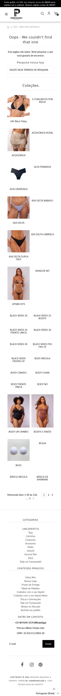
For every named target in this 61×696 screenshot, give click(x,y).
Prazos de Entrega (31, 584)
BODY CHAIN (42, 372)
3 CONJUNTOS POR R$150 (42, 100)
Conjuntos (30, 540)
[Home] (9, 27)
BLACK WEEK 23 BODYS (42, 317)
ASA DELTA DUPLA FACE (18, 258)
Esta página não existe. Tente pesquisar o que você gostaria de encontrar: (30, 53)
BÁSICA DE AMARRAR (42, 478)
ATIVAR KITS (18, 304)
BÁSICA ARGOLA (18, 476)
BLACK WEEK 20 (18, 315)
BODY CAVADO (19, 372)
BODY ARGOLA (42, 358)
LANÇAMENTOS (30, 528)
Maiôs (30, 547)
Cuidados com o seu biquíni (30, 592)
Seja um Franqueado (30, 602)
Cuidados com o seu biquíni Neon (30, 595)
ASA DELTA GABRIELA (42, 234)
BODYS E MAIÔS (42, 431)
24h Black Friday (18, 121)
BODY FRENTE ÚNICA (18, 385)
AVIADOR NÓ (42, 270)
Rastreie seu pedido (30, 610)
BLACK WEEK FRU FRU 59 (42, 345)
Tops (30, 532)
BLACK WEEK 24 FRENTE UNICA (18, 331)
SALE (30, 558)
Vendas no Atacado (30, 606)
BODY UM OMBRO (18, 431)
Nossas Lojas (30, 581)
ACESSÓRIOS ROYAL (42, 132)
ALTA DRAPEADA (18, 189)
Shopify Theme (17, 681)
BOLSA (42, 443)
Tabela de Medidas (30, 588)
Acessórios (30, 543)
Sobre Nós (30, 577)
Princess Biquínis (39, 677)
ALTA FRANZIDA (42, 166)
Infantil (30, 550)
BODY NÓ (42, 384)
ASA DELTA (18, 222)
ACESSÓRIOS (19, 155)
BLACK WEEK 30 (42, 329)
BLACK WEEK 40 (18, 344)
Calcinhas (30, 536)
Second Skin (30, 554)
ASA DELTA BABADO (42, 200)
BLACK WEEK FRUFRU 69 (19, 360)
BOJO (18, 465)
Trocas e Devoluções (30, 599)
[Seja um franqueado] (30, 561)
